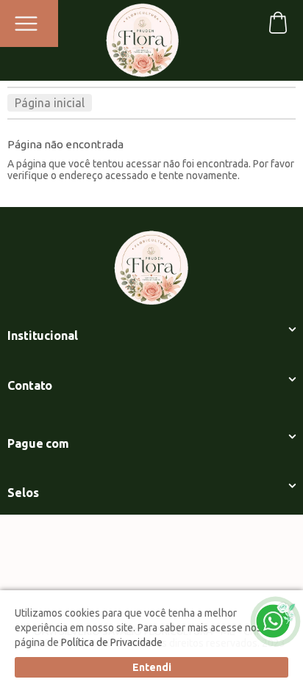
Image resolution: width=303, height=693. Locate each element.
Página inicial (50, 102)
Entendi (151, 667)
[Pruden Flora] (143, 35)
